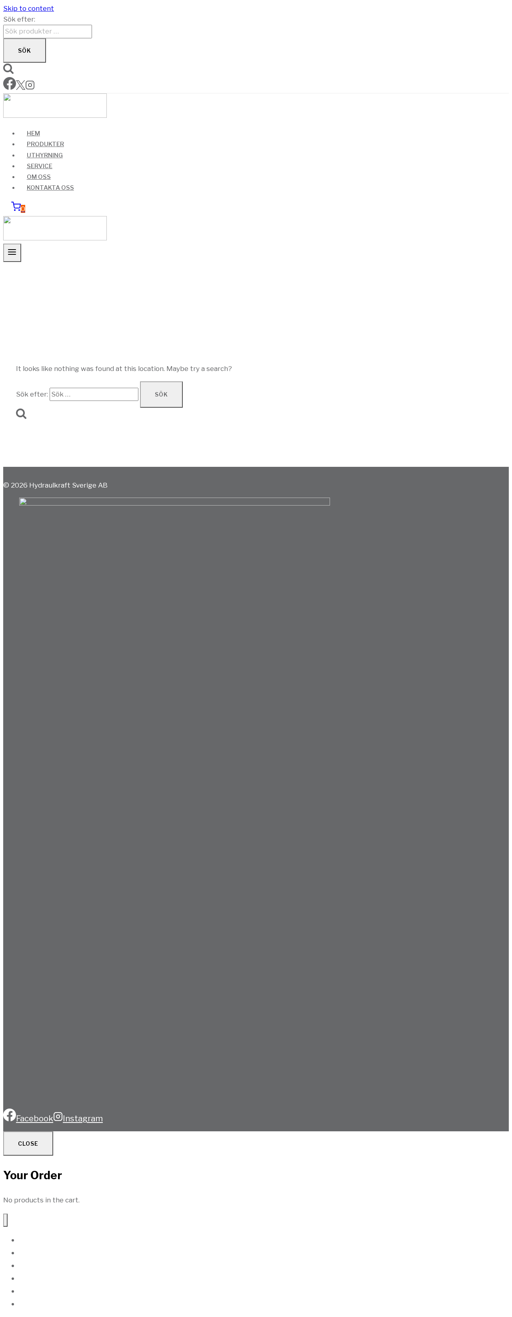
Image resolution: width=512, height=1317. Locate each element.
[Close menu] (5, 1220)
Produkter (45, 144)
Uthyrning (45, 155)
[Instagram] (30, 87)
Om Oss (39, 176)
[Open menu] (12, 253)
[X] (20, 87)
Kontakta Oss (50, 187)
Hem (33, 133)
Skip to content (28, 8)
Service (39, 166)
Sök (24, 50)
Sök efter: (19, 19)
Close (28, 1143)
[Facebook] (9, 87)
